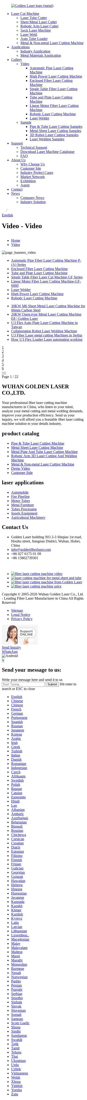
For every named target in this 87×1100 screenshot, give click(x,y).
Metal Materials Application (40, 55)
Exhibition (28, 181)
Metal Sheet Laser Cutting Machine (37, 447)
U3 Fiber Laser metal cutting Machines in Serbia (46, 335)
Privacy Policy (21, 619)
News (15, 193)
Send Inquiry (11, 647)
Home (15, 240)
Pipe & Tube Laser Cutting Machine (37, 443)
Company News (32, 198)
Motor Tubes (20, 501)
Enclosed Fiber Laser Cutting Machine (39, 269)
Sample (25, 122)
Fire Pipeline (20, 497)
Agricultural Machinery (28, 517)
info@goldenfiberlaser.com (31, 550)
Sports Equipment (24, 513)
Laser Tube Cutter (33, 18)
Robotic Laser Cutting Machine (53, 114)
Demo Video (20, 468)
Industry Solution (33, 202)
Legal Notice (20, 615)
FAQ (24, 156)
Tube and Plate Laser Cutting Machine (39, 273)
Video (24, 64)
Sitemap (17, 610)
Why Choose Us (32, 164)
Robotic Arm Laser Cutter (39, 26)
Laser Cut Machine (25, 14)
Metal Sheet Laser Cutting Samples (55, 131)
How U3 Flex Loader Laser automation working (46, 339)
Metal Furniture (22, 505)
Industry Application (35, 51)
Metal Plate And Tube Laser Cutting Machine (44, 452)
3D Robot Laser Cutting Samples (54, 135)
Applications (20, 47)
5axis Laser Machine (35, 30)
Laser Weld (28, 34)
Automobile (20, 492)
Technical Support (33, 147)
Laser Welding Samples (47, 139)
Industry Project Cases (36, 173)
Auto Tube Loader (34, 39)
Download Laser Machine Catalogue (47, 152)
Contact (17, 189)
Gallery (16, 60)
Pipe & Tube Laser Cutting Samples (56, 127)
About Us (18, 160)
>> (4, 372)
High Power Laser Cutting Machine (56, 76)
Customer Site (30, 168)
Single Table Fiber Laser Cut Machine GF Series (47, 277)
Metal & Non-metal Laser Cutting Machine (52, 43)
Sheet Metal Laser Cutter (38, 22)
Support (17, 143)
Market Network (32, 177)
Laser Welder (39, 118)
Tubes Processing (24, 509)
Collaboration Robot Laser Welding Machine (44, 331)
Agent (24, 185)
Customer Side (22, 473)
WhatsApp (10, 652)
